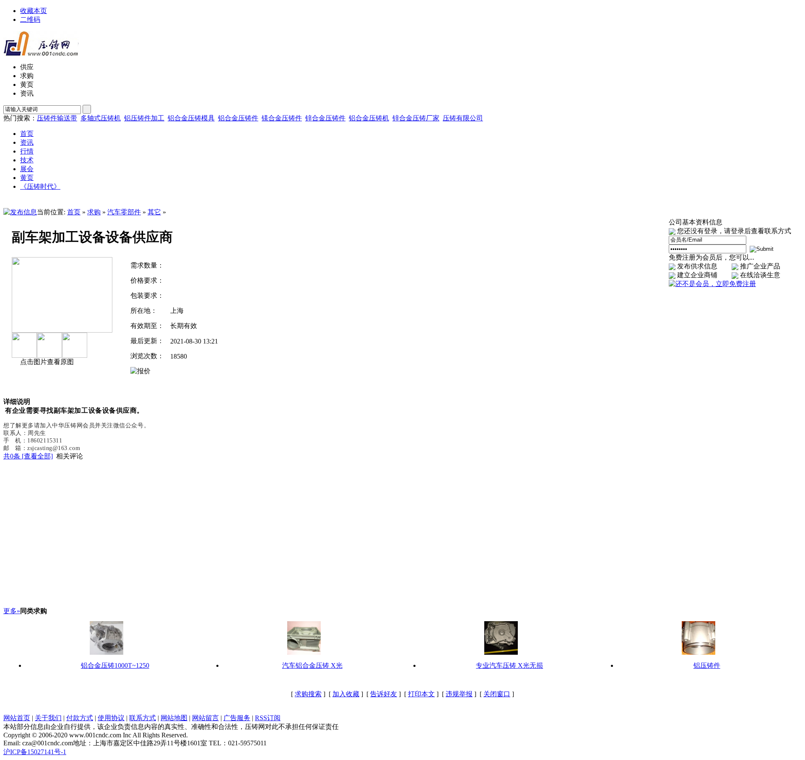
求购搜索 (308, 694)
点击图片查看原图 (46, 361)
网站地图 (174, 717)
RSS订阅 (267, 717)
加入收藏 (345, 694)
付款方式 (79, 717)
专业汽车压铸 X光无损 (509, 665)
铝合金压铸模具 (191, 118)
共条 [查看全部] (28, 456)
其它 (154, 212)
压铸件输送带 (57, 118)
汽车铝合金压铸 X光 (312, 665)
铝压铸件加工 (144, 118)
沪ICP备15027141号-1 (34, 751)
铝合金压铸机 (369, 118)
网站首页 (16, 717)
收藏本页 (33, 10)
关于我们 (48, 717)
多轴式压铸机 (100, 118)
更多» (11, 610)
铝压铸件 (706, 665)
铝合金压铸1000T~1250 (115, 665)
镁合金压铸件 (282, 118)
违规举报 (459, 694)
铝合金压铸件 (238, 118)
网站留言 (205, 717)
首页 (73, 212)
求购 (94, 212)
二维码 (30, 19)
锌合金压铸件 (325, 118)
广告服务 (236, 717)
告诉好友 (383, 694)
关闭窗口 (496, 694)
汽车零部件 (124, 212)
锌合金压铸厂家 (415, 118)
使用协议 (111, 717)
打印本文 (421, 694)
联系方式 (142, 717)
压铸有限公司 (463, 118)
